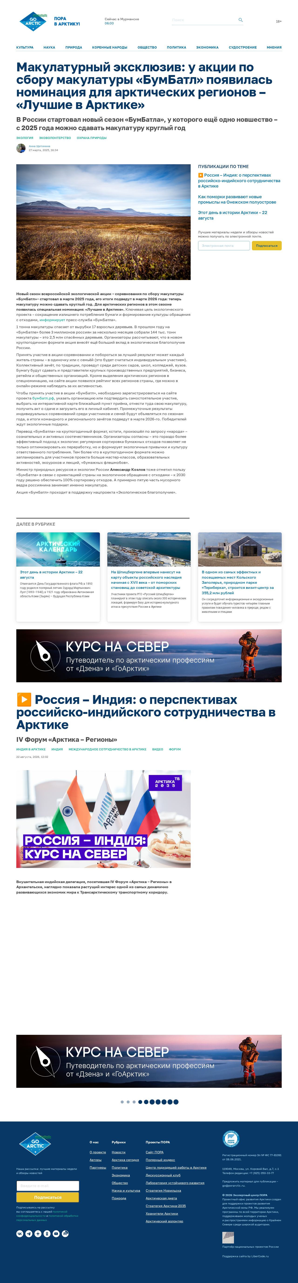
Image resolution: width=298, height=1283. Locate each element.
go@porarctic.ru (233, 1185)
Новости (118, 1152)
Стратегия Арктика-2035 (166, 1206)
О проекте (98, 1152)
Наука (49, 47)
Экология (24, 138)
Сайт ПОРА (154, 1152)
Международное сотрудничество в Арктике (107, 749)
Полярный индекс (160, 1160)
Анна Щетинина (39, 146)
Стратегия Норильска (163, 1190)
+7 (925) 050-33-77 (261, 1173)
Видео (157, 749)
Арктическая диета (161, 1198)
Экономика (207, 47)
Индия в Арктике (31, 749)
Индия (57, 749)
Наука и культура (126, 1190)
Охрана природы (92, 138)
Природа (73, 47)
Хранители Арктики (162, 1213)
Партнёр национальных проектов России (250, 1246)
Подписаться (267, 245)
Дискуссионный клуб (163, 1175)
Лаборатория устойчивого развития (175, 1183)
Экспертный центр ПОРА (250, 1195)
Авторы (96, 1160)
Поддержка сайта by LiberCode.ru (245, 1256)
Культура (25, 47)
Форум (175, 749)
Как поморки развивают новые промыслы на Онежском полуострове (237, 199)
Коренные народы (109, 47)
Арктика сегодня (125, 1160)
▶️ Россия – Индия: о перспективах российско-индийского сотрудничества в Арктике (239, 180)
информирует (52, 319)
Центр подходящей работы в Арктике (176, 1167)
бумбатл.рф (43, 398)
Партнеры (98, 1167)
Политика (176, 47)
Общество (147, 47)
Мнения (274, 47)
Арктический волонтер (164, 1221)
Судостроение (243, 47)
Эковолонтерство (55, 138)
